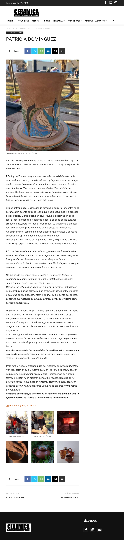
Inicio (10, 21)
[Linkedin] (48, 51)
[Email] (55, 51)
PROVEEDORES (74, 21)
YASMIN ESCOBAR (70, 497)
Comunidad (23, 21)
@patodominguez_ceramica (21, 405)
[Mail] (115, 2)
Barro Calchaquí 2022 (22, 28)
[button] (114, 21)
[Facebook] (105, 2)
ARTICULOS (100, 21)
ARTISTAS (89, 21)
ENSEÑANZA (57, 21)
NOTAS (47, 21)
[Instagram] (110, 2)
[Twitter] (34, 51)
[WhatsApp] (41, 51)
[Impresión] (62, 51)
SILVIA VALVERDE (15, 497)
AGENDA (35, 21)
